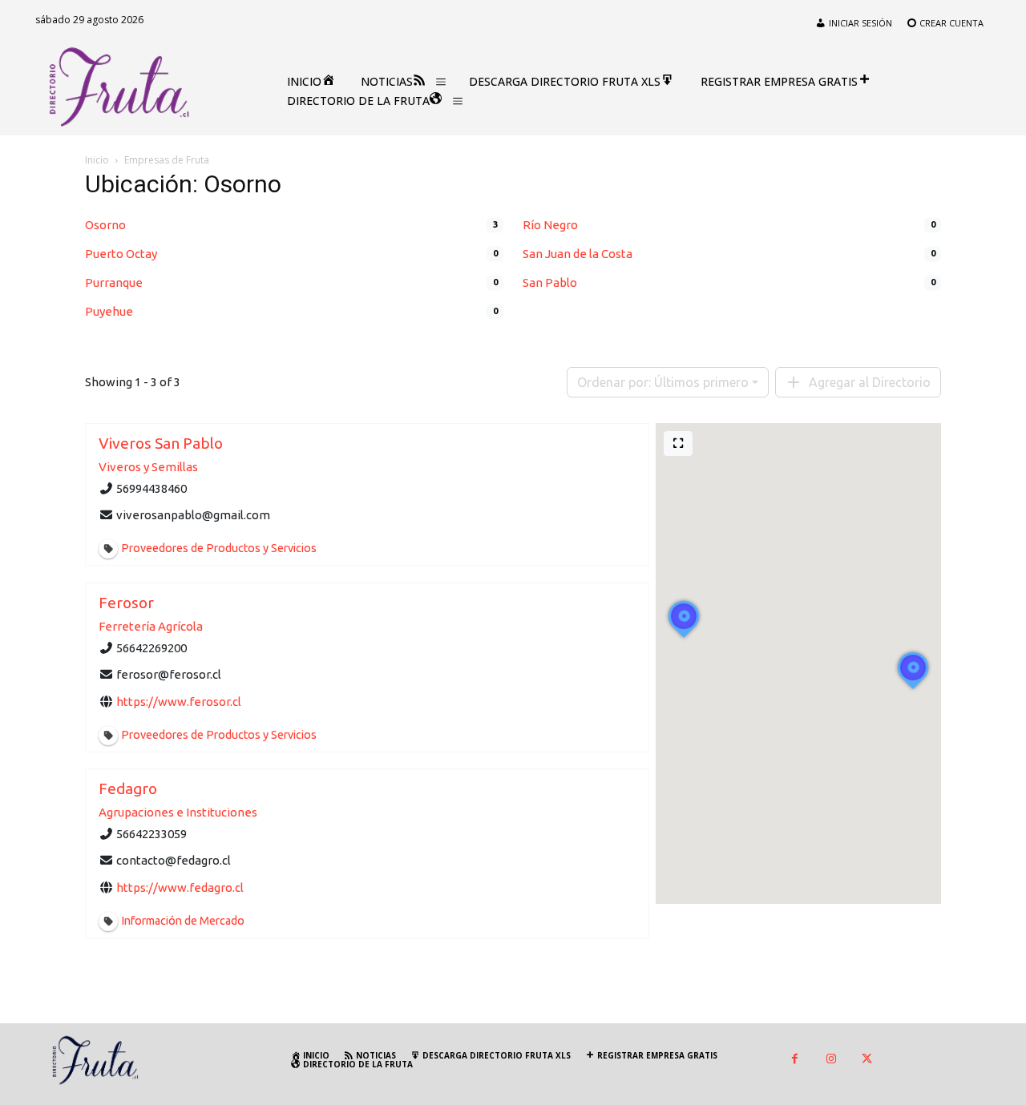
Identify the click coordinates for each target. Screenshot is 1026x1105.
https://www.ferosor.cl (178, 701)
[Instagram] (831, 1060)
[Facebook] (795, 1060)
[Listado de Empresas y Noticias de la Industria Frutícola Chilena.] (119, 87)
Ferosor (126, 602)
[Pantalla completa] (678, 443)
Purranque (114, 282)
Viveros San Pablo (161, 443)
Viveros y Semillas (148, 467)
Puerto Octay (121, 253)
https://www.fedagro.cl (180, 886)
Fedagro (128, 788)
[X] (867, 1060)
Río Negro (550, 225)
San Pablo (550, 282)
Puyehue (109, 311)
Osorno (105, 225)
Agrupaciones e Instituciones (178, 812)
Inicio (97, 160)
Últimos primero (663, 382)
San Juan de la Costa (577, 253)
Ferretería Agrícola (151, 626)
